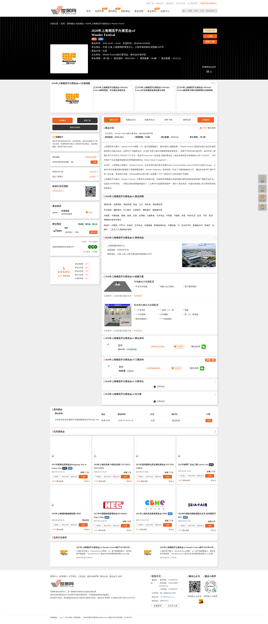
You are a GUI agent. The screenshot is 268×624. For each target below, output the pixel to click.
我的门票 (150, 3)
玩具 (105, 51)
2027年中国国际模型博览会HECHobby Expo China (110, 515)
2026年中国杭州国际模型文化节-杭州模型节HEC (197, 515)
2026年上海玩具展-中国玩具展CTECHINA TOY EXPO (112, 466)
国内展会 (112, 11)
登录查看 (138, 296)
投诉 (91, 212)
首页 (88, 11)
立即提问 (161, 401)
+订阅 (94, 162)
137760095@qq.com (167, 597)
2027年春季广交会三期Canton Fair (195, 465)
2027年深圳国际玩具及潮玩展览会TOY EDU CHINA (155, 466)
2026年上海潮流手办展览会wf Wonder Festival (104, 24)
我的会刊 (160, 3)
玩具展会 (80, 24)
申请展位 (62, 120)
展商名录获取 (75, 127)
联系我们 (63, 576)
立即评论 (161, 387)
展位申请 (65, 477)
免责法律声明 (93, 576)
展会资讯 (151, 11)
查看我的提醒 (90, 157)
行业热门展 (210, 31)
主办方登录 (180, 3)
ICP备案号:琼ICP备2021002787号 (123, 598)
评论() (87, 481)
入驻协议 (82, 576)
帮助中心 (54, 576)
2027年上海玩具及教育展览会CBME (154, 514)
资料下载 (168, 120)
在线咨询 (157, 606)
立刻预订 (92, 177)
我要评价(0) (150, 120)
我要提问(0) (131, 120)
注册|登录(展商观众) (208, 3)
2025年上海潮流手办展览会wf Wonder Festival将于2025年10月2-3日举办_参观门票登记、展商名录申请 (187, 548)
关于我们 (72, 576)
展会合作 (104, 576)
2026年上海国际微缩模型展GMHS (66, 514)
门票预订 (56, 477)
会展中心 (165, 11)
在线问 (180, 347)
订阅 (210, 36)
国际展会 (125, 11)
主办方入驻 (173, 606)
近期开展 (99, 11)
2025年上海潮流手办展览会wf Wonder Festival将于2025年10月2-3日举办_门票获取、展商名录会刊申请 (103, 548)
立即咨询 (93, 232)
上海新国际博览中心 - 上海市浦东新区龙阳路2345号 (138, 47)
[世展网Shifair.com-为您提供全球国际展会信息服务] (63, 10)
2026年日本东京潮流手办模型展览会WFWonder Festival (78, 420)
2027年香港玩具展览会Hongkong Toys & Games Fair (69, 466)
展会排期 (138, 11)
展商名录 (187, 120)
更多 (213, 83)
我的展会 (170, 3)
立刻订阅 (92, 172)
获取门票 (210, 42)
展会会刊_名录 (115, 576)
